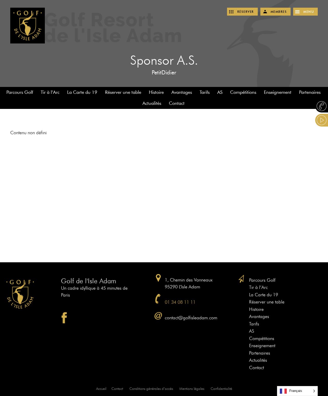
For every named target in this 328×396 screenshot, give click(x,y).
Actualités (151, 103)
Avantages (181, 92)
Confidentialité (221, 389)
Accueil (101, 389)
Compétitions (243, 92)
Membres (279, 12)
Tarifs (205, 92)
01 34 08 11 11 (180, 302)
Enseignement (277, 92)
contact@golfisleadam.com (191, 318)
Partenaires (310, 92)
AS (219, 92)
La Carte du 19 (82, 92)
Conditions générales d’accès (151, 389)
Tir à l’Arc (50, 92)
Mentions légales (191, 389)
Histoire (156, 92)
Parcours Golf (19, 92)
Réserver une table (123, 92)
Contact (176, 103)
